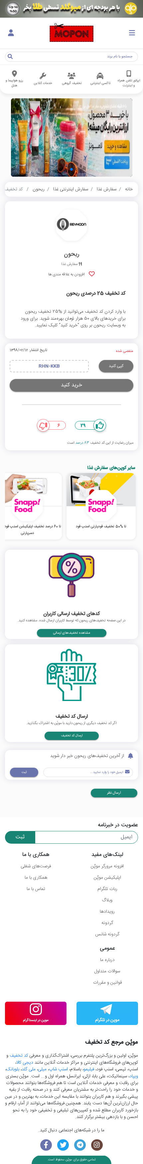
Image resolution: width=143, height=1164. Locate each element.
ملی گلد (29, 1069)
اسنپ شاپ (58, 1069)
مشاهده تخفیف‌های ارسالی (71, 633)
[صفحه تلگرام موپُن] (80, 1145)
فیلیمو (88, 1069)
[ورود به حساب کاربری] (11, 33)
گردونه (107, 923)
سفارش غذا (106, 189)
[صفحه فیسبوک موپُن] (46, 1145)
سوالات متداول (107, 971)
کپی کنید (116, 366)
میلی (42, 1069)
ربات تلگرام (107, 889)
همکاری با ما (36, 877)
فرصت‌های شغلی (36, 866)
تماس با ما (36, 889)
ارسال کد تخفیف (71, 735)
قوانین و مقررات (107, 982)
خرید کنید (71, 385)
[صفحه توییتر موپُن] (63, 1145)
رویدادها (107, 911)
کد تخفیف (19, 1055)
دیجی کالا (24, 1062)
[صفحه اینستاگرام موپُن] (96, 1145)
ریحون (39, 189)
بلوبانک (12, 1069)
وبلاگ (107, 900)
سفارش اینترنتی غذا (70, 189)
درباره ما (107, 960)
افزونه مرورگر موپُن (107, 866)
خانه (129, 189)
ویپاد (133, 1076)
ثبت (24, 772)
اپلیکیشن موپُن (107, 877)
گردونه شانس (107, 934)
